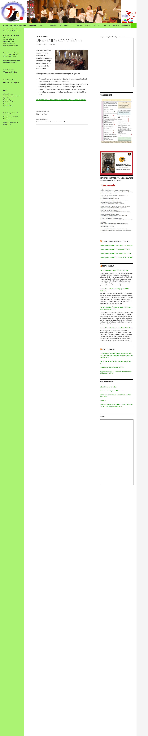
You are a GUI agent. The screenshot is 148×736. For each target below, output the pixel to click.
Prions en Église (7, 104)
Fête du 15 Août (43, 113)
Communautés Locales (82, 25)
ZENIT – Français (108, 349)
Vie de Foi (97, 25)
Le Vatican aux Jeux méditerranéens (112, 367)
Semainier (53, 25)
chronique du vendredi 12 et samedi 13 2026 (115, 249)
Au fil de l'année (42, 36)
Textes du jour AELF (8, 102)
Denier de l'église (8, 100)
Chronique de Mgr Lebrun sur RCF (116, 241)
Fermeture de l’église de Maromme (111, 391)
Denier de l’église (11, 82)
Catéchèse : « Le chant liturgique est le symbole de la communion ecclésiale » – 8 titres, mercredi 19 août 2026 (116, 355)
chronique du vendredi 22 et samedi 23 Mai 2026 (116, 257)
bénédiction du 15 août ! (108, 387)
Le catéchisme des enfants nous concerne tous (51, 120)
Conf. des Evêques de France (11, 96)
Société (115, 25)
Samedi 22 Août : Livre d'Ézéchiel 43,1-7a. (114, 270)
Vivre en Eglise (10, 72)
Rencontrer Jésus (8, 106)
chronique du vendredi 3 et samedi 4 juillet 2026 (116, 245)
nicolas (52, 44)
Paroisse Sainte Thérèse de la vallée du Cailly (22, 25)
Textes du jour (108, 266)
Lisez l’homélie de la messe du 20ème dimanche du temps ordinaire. (61, 100)
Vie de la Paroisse (65, 25)
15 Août (103, 400)
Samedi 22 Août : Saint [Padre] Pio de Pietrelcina (116, 328)
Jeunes (106, 25)
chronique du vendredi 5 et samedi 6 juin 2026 (115, 253)
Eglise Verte (6, 98)
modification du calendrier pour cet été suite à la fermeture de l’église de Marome (116, 405)
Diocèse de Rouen (8, 94)
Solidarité (125, 25)
